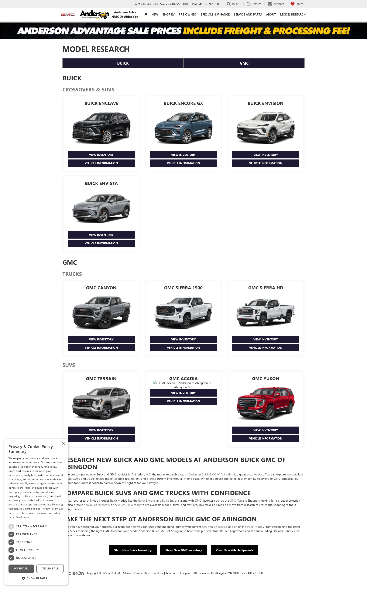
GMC (244, 63)
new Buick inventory (97, 505)
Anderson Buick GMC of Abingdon (210, 474)
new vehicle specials (214, 527)
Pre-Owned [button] (187, 14)
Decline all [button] (50, 568)
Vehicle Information (101, 163)
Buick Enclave (146, 500)
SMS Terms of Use (154, 573)
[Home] (145, 14)
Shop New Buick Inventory (133, 550)
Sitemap (127, 573)
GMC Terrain (238, 500)
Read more (22, 517)
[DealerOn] (73, 573)
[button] (36, 578)
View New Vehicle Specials (234, 550)
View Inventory (101, 155)
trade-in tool (255, 527)
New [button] (154, 14)
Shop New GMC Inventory (183, 550)
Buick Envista (170, 500)
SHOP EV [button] (168, 14)
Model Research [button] (293, 14)
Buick (123, 63)
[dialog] (36, 512)
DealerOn (116, 573)
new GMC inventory (127, 505)
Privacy (138, 573)
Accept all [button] (21, 568)
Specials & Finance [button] (215, 14)
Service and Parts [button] (248, 14)
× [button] (63, 443)
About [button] (271, 14)
